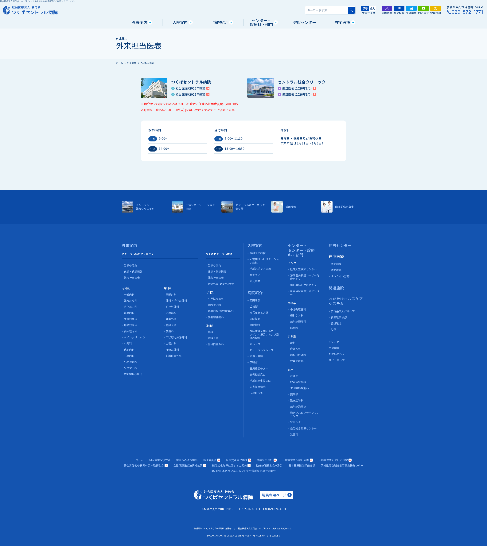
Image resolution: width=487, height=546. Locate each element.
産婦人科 (171, 325)
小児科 (128, 343)
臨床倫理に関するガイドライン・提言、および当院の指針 (264, 334)
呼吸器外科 (172, 350)
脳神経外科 (172, 307)
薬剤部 (294, 394)
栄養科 (294, 434)
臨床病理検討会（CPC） (269, 465)
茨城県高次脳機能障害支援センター (342, 465)
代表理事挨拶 (339, 317)
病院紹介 (220, 22)
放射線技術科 (298, 382)
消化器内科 (130, 307)
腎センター (296, 422)
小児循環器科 (216, 299)
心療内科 (129, 356)
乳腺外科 (171, 319)
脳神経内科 (130, 331)
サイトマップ (337, 360)
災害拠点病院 (258, 387)
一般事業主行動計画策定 (333, 460)
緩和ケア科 (214, 305)
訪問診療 (336, 264)
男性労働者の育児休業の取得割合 (144, 465)
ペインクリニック (134, 337)
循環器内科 (130, 319)
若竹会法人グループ (343, 311)
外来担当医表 (132, 277)
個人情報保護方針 (159, 460)
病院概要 (255, 319)
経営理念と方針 (259, 312)
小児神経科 (130, 362)
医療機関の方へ (259, 368)
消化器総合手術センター (304, 285)
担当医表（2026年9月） (190, 94)
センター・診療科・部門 (261, 22)
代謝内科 (129, 350)
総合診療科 (130, 300)
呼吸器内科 (130, 325)
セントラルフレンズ (262, 350)
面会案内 (255, 281)
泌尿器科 (171, 313)
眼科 (210, 332)
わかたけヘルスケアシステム (346, 301)
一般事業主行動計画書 (295, 460)
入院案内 (180, 22)
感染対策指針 (265, 460)
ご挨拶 (254, 306)
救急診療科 (296, 361)
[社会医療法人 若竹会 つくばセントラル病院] (30, 10)
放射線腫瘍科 (216, 317)
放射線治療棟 (298, 406)
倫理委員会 (209, 460)
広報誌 (254, 362)
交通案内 (334, 348)
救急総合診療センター (303, 428)
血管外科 (171, 343)
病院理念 (255, 300)
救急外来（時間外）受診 (221, 284)
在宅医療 (342, 22)
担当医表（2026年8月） (190, 88)
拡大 (372, 8)
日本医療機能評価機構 (301, 465)
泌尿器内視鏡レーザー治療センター (304, 277)
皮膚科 (170, 331)
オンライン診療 (340, 276)
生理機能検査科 (299, 388)
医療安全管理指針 (236, 460)
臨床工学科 (296, 400)
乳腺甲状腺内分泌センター (304, 292)
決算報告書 (256, 393)
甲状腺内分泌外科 (176, 337)
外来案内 (139, 22)
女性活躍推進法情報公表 (188, 465)
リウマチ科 (130, 368)
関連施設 (336, 287)
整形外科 (171, 294)
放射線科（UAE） (133, 374)
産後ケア (255, 275)
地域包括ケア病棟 (260, 269)
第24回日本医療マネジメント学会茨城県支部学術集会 (243, 471)
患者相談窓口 (258, 374)
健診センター (304, 22)
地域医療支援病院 (260, 381)
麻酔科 (294, 328)
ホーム (119, 62)
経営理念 (336, 323)
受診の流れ (130, 265)
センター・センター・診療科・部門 (301, 250)
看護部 (294, 376)
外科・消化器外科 (176, 300)
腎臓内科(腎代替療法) (221, 311)
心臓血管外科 (174, 356)
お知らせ (334, 342)
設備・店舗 (256, 356)
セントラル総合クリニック (138, 254)
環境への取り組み (186, 460)
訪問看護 (336, 270)
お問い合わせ (337, 354)
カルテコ (255, 344)
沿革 (333, 329)
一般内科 (129, 294)
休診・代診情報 (133, 271)
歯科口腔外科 (216, 344)
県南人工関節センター (303, 269)
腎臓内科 (129, 313)
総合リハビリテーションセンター (304, 414)
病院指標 (255, 325)
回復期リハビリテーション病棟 (264, 260)
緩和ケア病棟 (258, 253)
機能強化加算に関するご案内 (229, 465)
